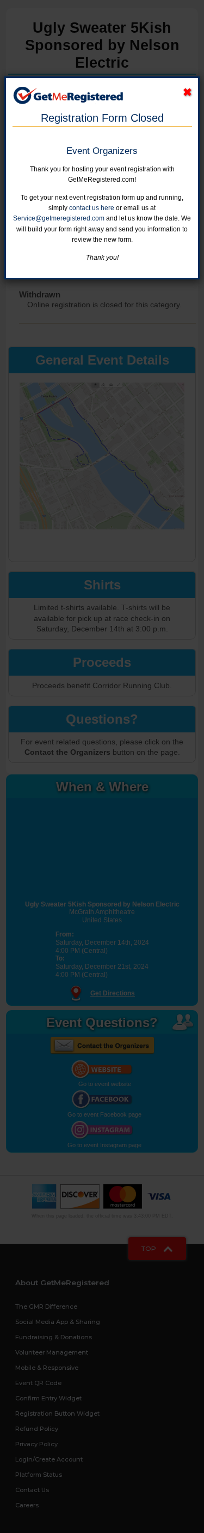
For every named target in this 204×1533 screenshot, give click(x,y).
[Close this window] (187, 92)
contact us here (91, 208)
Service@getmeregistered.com (58, 218)
